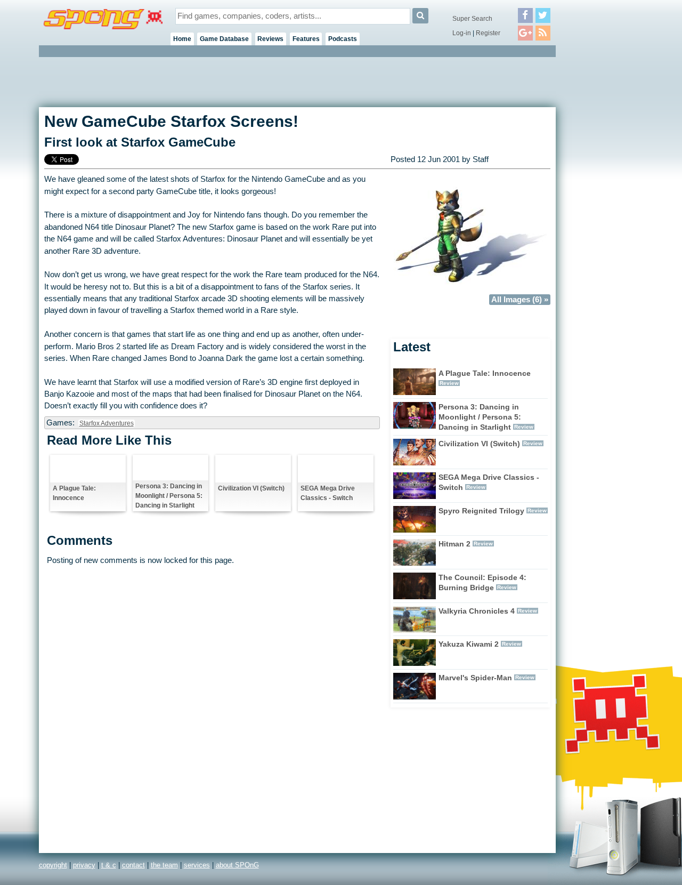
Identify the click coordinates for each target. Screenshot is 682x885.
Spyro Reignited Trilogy (481, 510)
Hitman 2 (454, 544)
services (197, 865)
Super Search (472, 18)
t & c (108, 865)
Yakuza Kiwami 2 (469, 644)
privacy (84, 865)
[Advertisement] (603, 219)
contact (133, 865)
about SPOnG (237, 865)
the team (164, 865)
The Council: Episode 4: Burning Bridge (482, 582)
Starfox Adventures (106, 423)
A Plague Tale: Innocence (74, 493)
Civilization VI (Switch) (251, 488)
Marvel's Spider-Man (475, 677)
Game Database (224, 39)
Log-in (461, 33)
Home (182, 39)
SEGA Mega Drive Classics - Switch (328, 493)
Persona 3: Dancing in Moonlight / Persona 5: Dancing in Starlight (168, 495)
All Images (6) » (519, 299)
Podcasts (342, 39)
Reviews (270, 39)
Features (306, 39)
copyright (53, 865)
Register (488, 33)
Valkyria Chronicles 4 (477, 611)
